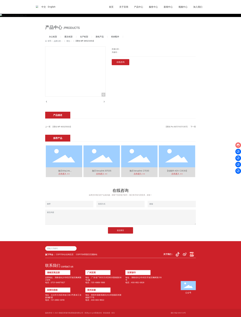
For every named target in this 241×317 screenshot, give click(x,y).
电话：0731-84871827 (55, 282)
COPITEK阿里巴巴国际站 (86, 254)
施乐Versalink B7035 (101, 170)
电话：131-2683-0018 (54, 300)
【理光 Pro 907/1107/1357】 (176, 127)
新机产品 (100, 36)
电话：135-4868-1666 (95, 282)
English (51, 6)
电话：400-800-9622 (94, 300)
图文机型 (69, 36)
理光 (68, 41)
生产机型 (84, 36)
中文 (43, 7)
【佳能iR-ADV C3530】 (177, 170)
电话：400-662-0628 (134, 282)
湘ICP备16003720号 (178, 313)
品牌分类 (57, 41)
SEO (113, 313)
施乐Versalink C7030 (139, 170)
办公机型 (53, 36)
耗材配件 (115, 36)
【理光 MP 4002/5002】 (62, 127)
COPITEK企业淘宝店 (64, 254)
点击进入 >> (64, 173)
